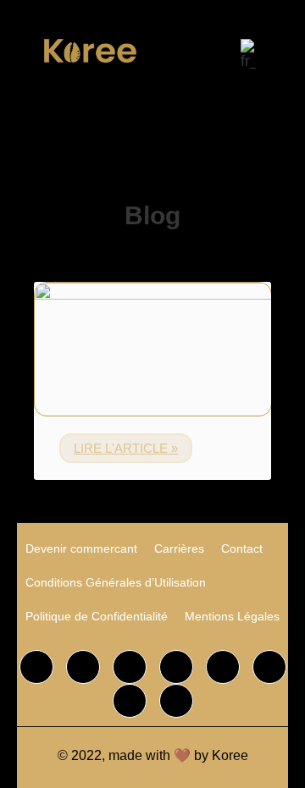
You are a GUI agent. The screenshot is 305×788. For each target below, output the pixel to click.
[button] (175, 46)
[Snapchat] (269, 667)
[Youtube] (176, 701)
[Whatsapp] (223, 667)
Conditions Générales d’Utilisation (115, 582)
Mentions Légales (232, 616)
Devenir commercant (81, 548)
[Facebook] (36, 667)
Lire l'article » (126, 448)
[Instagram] (130, 667)
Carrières (179, 548)
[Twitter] (83, 667)
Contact (242, 548)
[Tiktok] (176, 667)
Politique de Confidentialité (96, 616)
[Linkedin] (130, 701)
